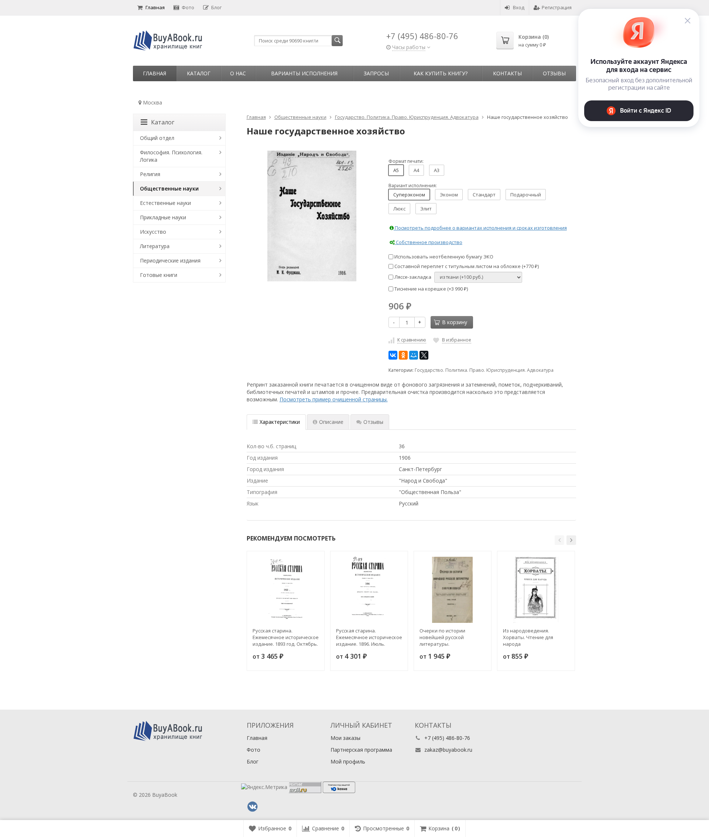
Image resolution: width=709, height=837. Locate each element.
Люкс (399, 208)
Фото (188, 7)
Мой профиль (347, 761)
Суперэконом (409, 194)
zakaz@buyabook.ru (448, 749)
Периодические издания (170, 260)
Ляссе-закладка (412, 277)
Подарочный (525, 194)
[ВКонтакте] (392, 355)
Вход (518, 7)
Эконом (449, 194)
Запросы (376, 73)
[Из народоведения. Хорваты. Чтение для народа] (536, 590)
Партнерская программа (361, 749)
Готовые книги (158, 274)
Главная (155, 7)
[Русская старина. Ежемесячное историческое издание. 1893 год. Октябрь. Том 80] (286, 590)
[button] (559, 540)
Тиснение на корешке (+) (430, 288)
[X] (423, 355)
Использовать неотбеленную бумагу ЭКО (443, 256)
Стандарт (484, 194)
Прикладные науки (163, 217)
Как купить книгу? (440, 73)
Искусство (153, 231)
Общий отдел (157, 137)
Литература (154, 246)
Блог (216, 7)
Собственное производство (428, 242)
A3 (436, 170)
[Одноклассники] (403, 355)
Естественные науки (165, 202)
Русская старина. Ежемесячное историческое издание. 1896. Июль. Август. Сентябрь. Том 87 (369, 637)
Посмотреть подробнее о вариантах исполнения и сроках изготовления (480, 227)
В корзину (454, 322)
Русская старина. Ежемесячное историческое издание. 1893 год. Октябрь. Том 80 (286, 637)
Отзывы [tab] (373, 421)
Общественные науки (169, 188)
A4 (416, 170)
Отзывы (554, 73)
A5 (396, 170)
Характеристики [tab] (280, 421)
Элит (426, 208)
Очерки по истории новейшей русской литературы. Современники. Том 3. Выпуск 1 (445, 637)
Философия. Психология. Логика (171, 156)
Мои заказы (345, 737)
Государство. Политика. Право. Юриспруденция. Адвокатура (484, 370)
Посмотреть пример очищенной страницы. (334, 399)
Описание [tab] (331, 421)
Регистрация (557, 7)
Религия (150, 174)
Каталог (198, 73)
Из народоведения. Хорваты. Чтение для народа (528, 637)
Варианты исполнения (304, 73)
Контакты (507, 73)
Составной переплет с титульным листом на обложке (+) (466, 266)
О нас (238, 73)
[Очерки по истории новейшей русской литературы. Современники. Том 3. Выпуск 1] (452, 590)
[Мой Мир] (413, 355)
